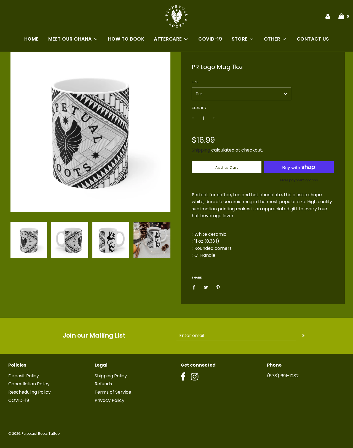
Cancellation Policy (29, 384)
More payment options (299, 180)
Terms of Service (113, 392)
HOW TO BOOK (126, 39)
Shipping (201, 150)
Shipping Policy (111, 376)
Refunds (103, 384)
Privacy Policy (109, 400)
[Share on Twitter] (206, 287)
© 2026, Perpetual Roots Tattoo (34, 433)
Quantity (199, 108)
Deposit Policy (23, 376)
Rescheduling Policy (29, 392)
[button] (241, 94)
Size (195, 82)
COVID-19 (210, 39)
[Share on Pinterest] (218, 287)
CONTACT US (313, 39)
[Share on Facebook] (195, 287)
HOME (31, 39)
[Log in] (327, 16)
